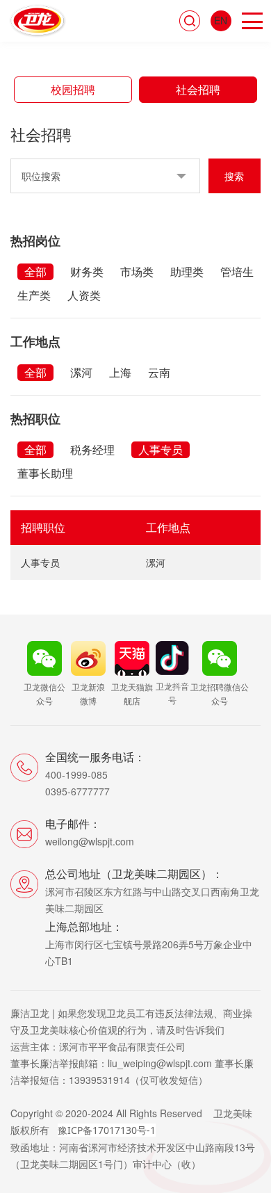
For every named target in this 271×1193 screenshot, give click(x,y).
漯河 (81, 372)
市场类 (137, 271)
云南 (159, 372)
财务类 (87, 271)
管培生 (237, 271)
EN (220, 20)
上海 (120, 372)
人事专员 (160, 449)
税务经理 (92, 449)
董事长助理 (45, 473)
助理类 (187, 271)
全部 (35, 271)
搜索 (234, 176)
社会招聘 (198, 89)
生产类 (34, 295)
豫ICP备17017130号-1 (107, 1130)
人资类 (84, 295)
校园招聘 (73, 89)
